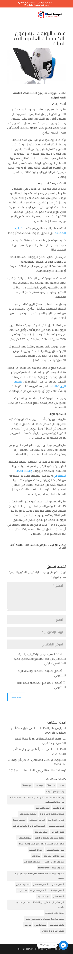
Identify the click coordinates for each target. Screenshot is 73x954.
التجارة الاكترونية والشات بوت (52, 814)
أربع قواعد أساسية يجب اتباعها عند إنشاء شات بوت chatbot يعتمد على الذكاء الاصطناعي (37, 799)
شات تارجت (22, 890)
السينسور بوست (19, 820)
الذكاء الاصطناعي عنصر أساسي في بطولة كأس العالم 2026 (39, 751)
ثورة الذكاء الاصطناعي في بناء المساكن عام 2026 (37, 770)
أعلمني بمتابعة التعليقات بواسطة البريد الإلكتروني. (42, 673)
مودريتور (27, 925)
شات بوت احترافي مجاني (54, 862)
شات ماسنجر (58, 896)
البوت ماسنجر (58, 808)
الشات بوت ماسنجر (56, 826)
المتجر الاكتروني (57, 832)
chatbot (61, 785)
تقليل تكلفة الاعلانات (55, 850)
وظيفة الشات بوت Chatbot (53, 931)
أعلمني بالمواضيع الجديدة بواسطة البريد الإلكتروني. (41, 685)
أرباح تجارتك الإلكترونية (55, 791)
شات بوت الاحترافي (32, 862)
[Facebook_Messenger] (63, 945)
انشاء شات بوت (41, 832)
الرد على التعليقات (37, 820)
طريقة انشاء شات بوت (54, 913)
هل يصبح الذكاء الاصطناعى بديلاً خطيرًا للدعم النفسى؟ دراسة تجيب (40, 741)
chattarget (39, 785)
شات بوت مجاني (23, 884)
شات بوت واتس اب (38, 890)
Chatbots (51, 785)
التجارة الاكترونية (43, 808)
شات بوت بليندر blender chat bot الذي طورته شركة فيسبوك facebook (39, 876)
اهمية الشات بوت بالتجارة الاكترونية (49, 838)
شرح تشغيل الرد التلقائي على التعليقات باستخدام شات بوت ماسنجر (39, 904)
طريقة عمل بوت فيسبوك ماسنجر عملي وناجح (44, 919)
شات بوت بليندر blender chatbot (51, 868)
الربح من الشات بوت (56, 820)
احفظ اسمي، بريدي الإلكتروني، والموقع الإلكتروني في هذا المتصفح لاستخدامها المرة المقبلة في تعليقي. (40, 659)
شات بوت (36, 856)
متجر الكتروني (40, 925)
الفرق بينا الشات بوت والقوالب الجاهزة (29, 826)
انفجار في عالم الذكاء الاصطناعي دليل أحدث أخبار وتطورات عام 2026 (38, 730)
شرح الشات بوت (43, 896)
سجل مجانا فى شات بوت (53, 856)
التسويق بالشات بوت (27, 814)
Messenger (27, 785)
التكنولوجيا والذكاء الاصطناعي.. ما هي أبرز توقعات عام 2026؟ (37, 762)
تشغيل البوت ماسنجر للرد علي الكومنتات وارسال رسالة (41, 844)
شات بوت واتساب (57, 890)
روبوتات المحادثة (36, 850)
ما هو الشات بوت (56, 925)
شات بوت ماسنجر (40, 884)
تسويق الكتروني (24, 838)
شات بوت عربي (58, 884)
